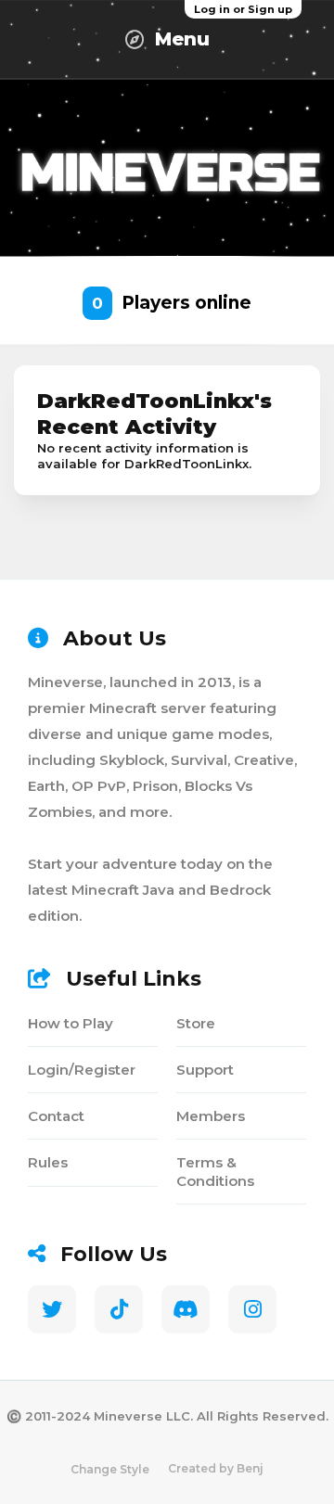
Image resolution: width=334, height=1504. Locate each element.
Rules (48, 1162)
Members (210, 1116)
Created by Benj (215, 1468)
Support (205, 1069)
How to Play (70, 1023)
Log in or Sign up (243, 9)
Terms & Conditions (215, 1171)
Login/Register (81, 1069)
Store (195, 1023)
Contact (56, 1116)
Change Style (110, 1469)
